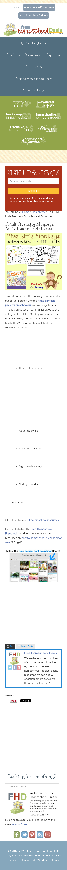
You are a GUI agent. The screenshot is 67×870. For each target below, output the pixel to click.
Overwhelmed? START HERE (39, 7)
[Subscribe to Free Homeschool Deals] (39, 836)
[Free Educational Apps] (45, 104)
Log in (56, 860)
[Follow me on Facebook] (16, 836)
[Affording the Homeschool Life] (21, 128)
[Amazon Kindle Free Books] (18, 116)
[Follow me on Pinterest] (32, 836)
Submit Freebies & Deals (34, 15)
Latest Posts (27, 646)
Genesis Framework (23, 860)
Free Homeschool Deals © (33, 28)
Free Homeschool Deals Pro (45, 855)
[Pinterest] (19, 667)
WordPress (43, 860)
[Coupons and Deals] (22, 104)
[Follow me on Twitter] (24, 836)
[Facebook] (15, 667)
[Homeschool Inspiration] (33, 142)
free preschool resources (44, 520)
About (17, 7)
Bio (11, 646)
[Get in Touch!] (47, 836)
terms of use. (19, 824)
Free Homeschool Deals (40, 653)
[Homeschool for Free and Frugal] (48, 116)
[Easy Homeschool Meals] (48, 128)
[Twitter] (10, 667)
